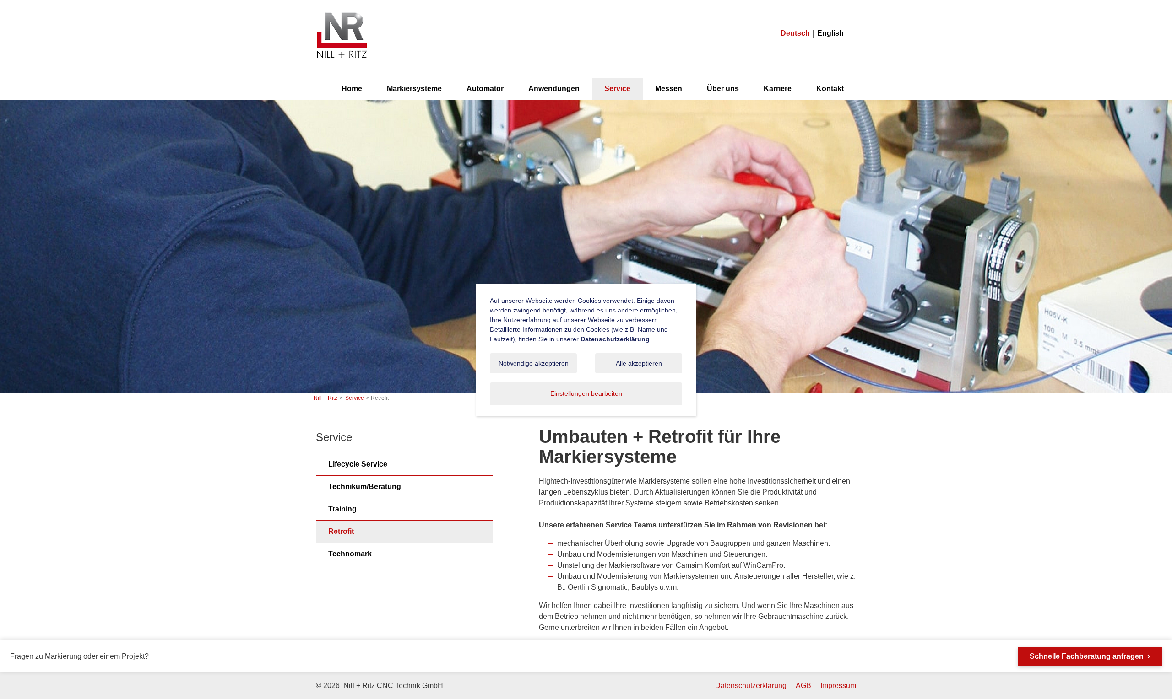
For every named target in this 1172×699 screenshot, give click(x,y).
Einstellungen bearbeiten (586, 393)
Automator (485, 88)
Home (352, 88)
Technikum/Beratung (364, 486)
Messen (668, 88)
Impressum (838, 685)
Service (617, 88)
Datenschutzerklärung (751, 685)
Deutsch (795, 33)
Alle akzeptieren (639, 363)
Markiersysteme (414, 88)
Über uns (723, 88)
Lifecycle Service (357, 464)
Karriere (778, 88)
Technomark (350, 554)
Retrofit (341, 531)
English (830, 33)
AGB (803, 685)
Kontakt (830, 88)
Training (342, 509)
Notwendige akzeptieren (534, 363)
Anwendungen (554, 88)
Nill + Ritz (342, 13)
